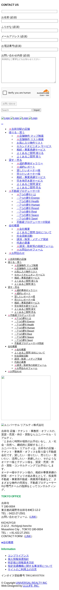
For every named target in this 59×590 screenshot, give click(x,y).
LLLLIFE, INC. (31, 585)
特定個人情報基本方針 (21, 562)
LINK (33, 516)
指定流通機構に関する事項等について (30, 566)
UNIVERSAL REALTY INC (31, 582)
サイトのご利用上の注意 (22, 569)
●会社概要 (7, 542)
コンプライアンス (18, 555)
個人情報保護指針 (18, 559)
